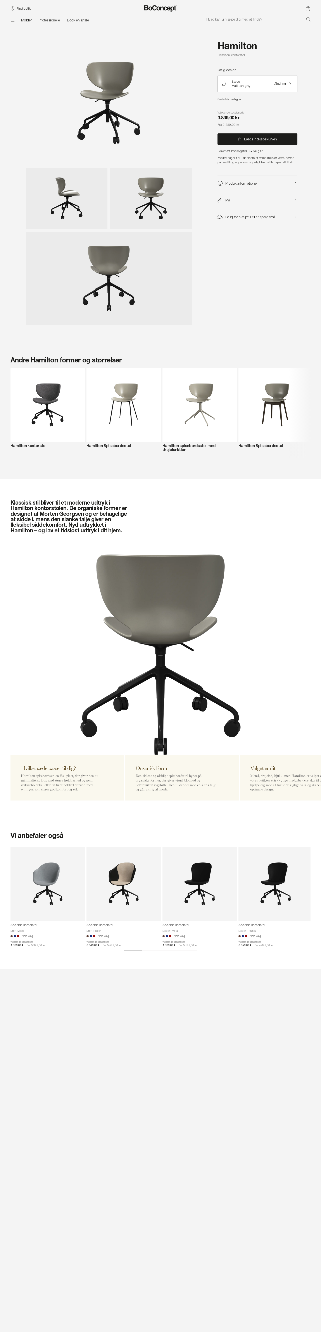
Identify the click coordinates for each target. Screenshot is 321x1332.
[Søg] (308, 19)
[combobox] (258, 19)
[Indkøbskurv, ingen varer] (308, 8)
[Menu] (12, 20)
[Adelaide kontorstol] (47, 884)
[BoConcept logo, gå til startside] (160, 8)
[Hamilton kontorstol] (47, 405)
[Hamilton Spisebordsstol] (123, 405)
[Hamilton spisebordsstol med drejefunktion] (199, 405)
